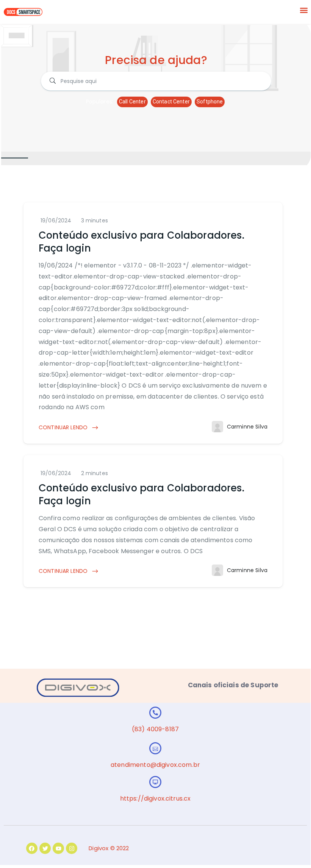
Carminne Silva (247, 426)
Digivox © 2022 (109, 848)
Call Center (132, 102)
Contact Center (171, 102)
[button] (304, 10)
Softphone (210, 102)
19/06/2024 (56, 220)
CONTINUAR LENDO (64, 427)
